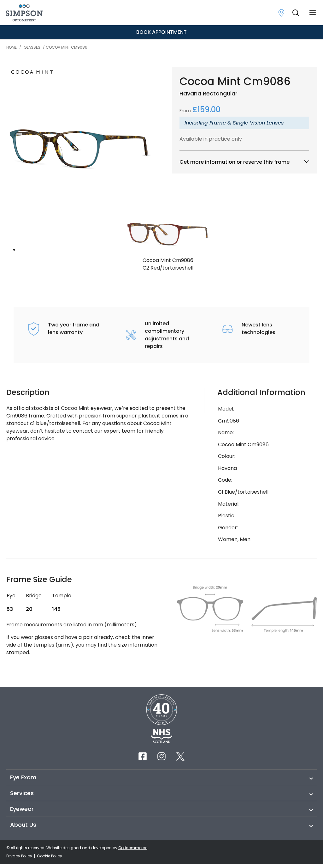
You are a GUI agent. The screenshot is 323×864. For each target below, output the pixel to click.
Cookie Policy (49, 856)
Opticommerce (132, 847)
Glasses (32, 47)
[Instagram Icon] (161, 756)
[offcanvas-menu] (312, 13)
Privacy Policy (19, 856)
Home (11, 47)
